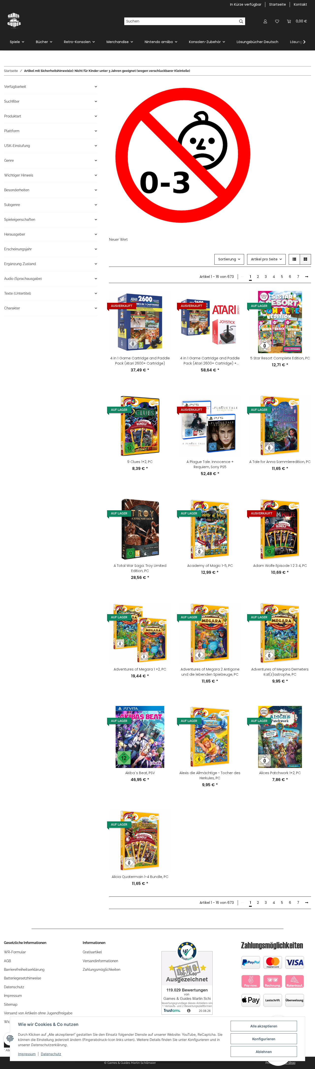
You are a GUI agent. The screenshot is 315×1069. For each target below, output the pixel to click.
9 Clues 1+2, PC (140, 461)
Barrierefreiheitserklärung (24, 970)
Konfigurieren (263, 1039)
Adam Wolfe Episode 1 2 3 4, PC (280, 565)
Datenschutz (51, 1054)
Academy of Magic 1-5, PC (210, 565)
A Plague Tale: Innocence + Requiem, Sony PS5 (210, 464)
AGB (7, 961)
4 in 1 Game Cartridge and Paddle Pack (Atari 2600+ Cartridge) (140, 361)
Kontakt (300, 4)
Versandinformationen (100, 961)
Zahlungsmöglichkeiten (101, 970)
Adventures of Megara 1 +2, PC (140, 669)
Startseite (277, 4)
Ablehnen (264, 1052)
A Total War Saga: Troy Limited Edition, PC (140, 568)
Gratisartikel (92, 952)
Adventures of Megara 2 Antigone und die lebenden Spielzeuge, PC (210, 672)
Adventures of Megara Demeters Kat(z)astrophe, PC (280, 672)
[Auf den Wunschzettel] (162, 312)
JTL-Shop (289, 1063)
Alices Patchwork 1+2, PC (280, 772)
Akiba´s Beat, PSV (140, 772)
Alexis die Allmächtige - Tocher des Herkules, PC (209, 775)
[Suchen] (241, 21)
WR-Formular (15, 952)
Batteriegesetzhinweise (22, 978)
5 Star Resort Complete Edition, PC (280, 358)
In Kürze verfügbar (245, 4)
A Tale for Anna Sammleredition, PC (280, 461)
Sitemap (10, 1004)
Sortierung (227, 259)
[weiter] (306, 277)
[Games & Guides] (14, 21)
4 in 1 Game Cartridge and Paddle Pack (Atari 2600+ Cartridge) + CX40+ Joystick (210, 361)
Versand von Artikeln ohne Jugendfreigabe (38, 1013)
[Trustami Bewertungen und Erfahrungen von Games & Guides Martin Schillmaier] (187, 977)
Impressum (27, 1054)
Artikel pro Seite (264, 259)
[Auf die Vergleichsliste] (162, 299)
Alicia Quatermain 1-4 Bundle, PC (140, 876)
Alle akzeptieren (263, 1026)
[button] (265, 21)
